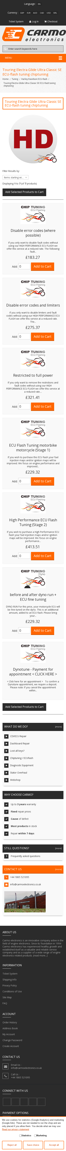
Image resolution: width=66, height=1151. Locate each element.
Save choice (33, 1145)
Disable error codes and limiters (33, 305)
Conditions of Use (12, 991)
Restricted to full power (33, 375)
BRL (55, 13)
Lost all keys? (17, 750)
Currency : (13, 12)
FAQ (5, 1003)
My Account (9, 1034)
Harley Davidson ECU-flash (34, 79)
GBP (22, 13)
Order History (10, 1022)
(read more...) (40, 955)
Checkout (52, 21)
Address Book (10, 1028)
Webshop (15, 779)
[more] (58, 726)
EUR (28, 13)
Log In (35, 21)
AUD (35, 13)
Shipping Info (10, 979)
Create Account (11, 1046)
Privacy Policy (10, 985)
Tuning (15, 79)
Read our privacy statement (15, 1129)
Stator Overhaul (18, 772)
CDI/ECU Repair (18, 736)
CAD (42, 13)
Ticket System (10, 973)
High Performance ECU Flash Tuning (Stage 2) (33, 522)
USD (49, 13)
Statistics (26, 1135)
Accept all (54, 1145)
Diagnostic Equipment (21, 765)
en (39, 4)
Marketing (41, 1135)
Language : (30, 3)
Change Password (12, 1040)
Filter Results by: (11, 171)
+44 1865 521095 (19, 877)
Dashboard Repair (20, 743)
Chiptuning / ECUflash (21, 758)
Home (6, 79)
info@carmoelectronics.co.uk (25, 884)
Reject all (12, 1145)
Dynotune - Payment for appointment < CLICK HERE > (33, 671)
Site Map (7, 997)
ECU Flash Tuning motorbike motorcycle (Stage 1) (33, 447)
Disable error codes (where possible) (33, 233)
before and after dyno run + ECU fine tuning (33, 597)
